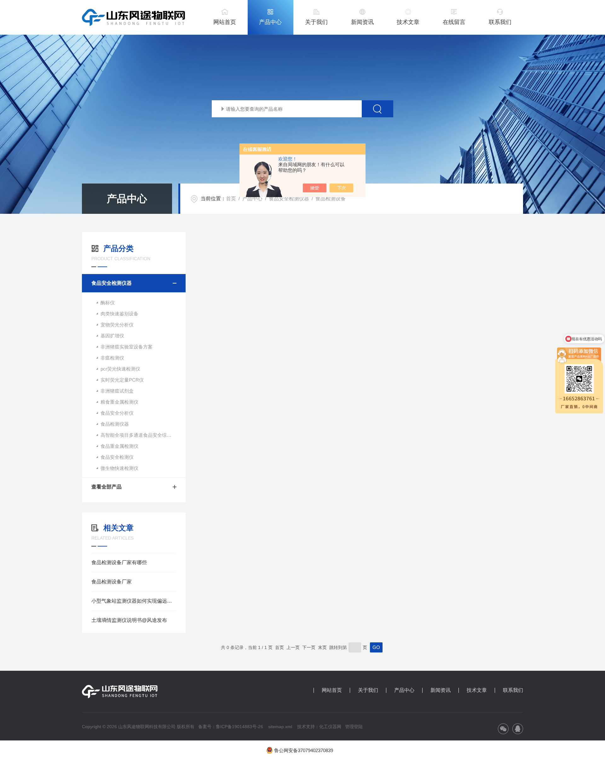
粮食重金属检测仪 (119, 402)
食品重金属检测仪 (119, 446)
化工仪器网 (330, 726)
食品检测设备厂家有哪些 (119, 562)
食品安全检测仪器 (289, 198)
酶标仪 (108, 302)
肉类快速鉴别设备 (119, 313)
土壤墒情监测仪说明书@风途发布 (129, 620)
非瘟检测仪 (112, 357)
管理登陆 (354, 726)
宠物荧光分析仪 (117, 324)
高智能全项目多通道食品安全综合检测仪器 (143, 435)
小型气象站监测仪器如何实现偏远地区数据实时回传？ (133, 601)
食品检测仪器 (115, 424)
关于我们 (316, 22)
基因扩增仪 (112, 335)
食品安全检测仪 (117, 457)
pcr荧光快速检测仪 (120, 368)
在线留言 (454, 22)
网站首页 (224, 22)
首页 (231, 198)
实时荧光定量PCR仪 (122, 380)
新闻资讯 (362, 22)
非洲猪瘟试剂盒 (117, 391)
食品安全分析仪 (117, 413)
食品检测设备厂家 (111, 581)
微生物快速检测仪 (119, 468)
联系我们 (500, 22)
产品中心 (270, 22)
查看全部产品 (106, 486)
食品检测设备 (330, 198)
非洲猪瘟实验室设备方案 (127, 346)
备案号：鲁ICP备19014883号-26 (230, 726)
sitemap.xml (280, 726)
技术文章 (408, 22)
